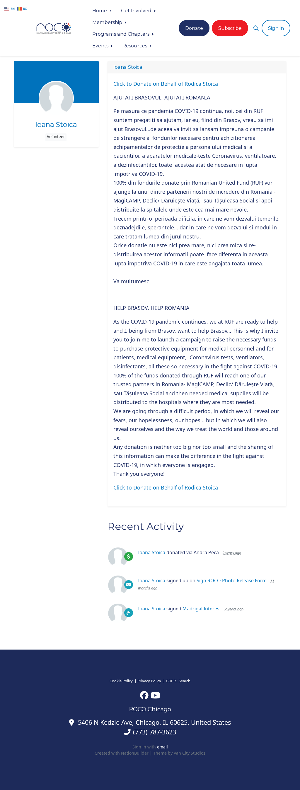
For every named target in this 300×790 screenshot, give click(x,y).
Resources (135, 46)
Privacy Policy (149, 680)
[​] (144, 695)
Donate (194, 28)
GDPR (171, 680)
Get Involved (137, 10)
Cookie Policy (121, 680)
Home (100, 10)
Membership (107, 22)
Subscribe (230, 28)
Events (101, 46)
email (162, 747)
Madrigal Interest (202, 608)
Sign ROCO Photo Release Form (232, 580)
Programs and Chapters (121, 34)
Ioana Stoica (56, 125)
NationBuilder (135, 753)
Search (184, 680)
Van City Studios (189, 753)
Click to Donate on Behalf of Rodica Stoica (165, 83)
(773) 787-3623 (154, 732)
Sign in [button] (276, 28)
